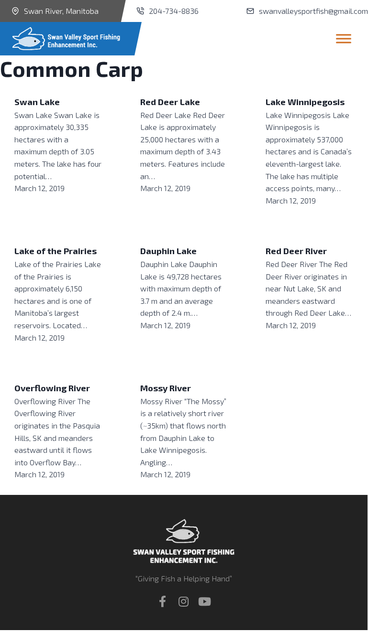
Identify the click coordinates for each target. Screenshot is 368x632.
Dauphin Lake (168, 251)
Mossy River (165, 388)
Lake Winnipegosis (305, 101)
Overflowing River (52, 388)
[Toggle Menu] (343, 38)
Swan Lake (37, 101)
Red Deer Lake (170, 101)
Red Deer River (296, 251)
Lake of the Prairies (55, 251)
